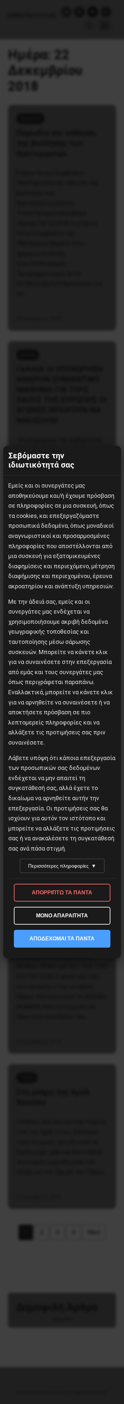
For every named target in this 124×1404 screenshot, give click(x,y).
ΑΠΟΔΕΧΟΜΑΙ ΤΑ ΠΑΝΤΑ (62, 938)
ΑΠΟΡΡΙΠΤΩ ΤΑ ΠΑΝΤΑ (62, 892)
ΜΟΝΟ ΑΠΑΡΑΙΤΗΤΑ (62, 915)
